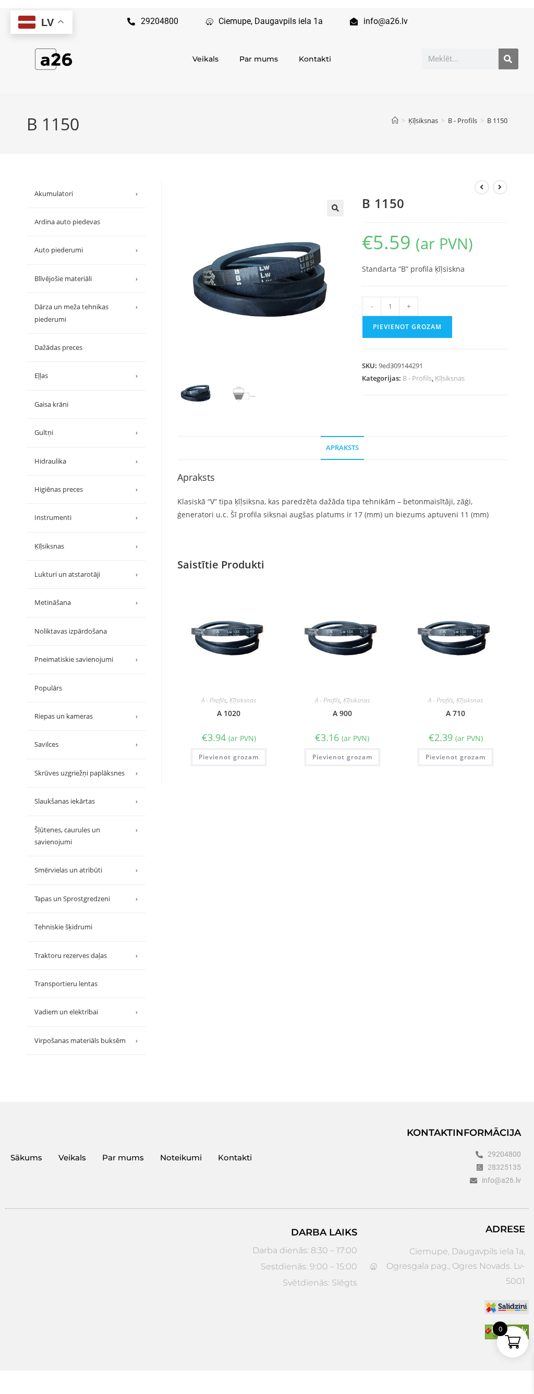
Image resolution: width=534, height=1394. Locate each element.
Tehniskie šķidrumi (63, 926)
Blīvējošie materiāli (86, 278)
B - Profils (417, 378)
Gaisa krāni (51, 404)
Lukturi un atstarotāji (86, 574)
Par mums (258, 59)
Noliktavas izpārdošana (70, 631)
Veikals (205, 59)
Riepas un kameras (86, 716)
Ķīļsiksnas (450, 378)
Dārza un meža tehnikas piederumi (86, 312)
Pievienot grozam (407, 326)
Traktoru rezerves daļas (86, 955)
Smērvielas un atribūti (86, 870)
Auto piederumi (86, 249)
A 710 (455, 713)
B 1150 (497, 120)
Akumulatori (86, 193)
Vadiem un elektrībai (86, 1011)
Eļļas (86, 375)
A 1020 (228, 713)
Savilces (86, 744)
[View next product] (500, 187)
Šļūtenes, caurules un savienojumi (86, 835)
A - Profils (213, 700)
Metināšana (86, 602)
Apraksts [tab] (342, 447)
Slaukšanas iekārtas (86, 801)
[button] (335, 208)
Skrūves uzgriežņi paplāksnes (86, 773)
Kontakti (315, 59)
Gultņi (86, 432)
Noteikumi (181, 1157)
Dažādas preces (58, 347)
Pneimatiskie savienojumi (86, 659)
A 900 (342, 713)
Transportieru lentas (66, 983)
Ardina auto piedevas (67, 221)
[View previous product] (482, 187)
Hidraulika (86, 461)
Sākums (26, 1157)
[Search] (508, 59)
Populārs (48, 688)
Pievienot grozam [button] (229, 757)
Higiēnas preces (86, 489)
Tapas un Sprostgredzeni (86, 898)
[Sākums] (395, 120)
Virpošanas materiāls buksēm (86, 1040)
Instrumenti (86, 517)
